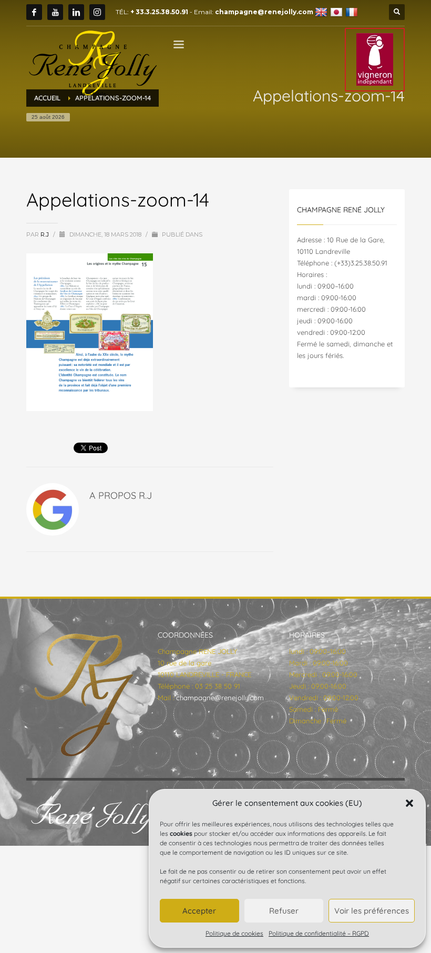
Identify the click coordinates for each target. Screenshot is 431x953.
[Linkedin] (76, 12)
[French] (353, 11)
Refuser (284, 911)
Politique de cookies (234, 933)
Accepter (199, 911)
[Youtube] (55, 12)
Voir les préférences (371, 911)
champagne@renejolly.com (264, 12)
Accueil (47, 98)
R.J (45, 234)
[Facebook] (34, 12)
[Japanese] (337, 11)
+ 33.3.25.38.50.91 (159, 12)
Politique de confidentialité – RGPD (319, 933)
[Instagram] (97, 12)
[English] (322, 11)
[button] (409, 803)
